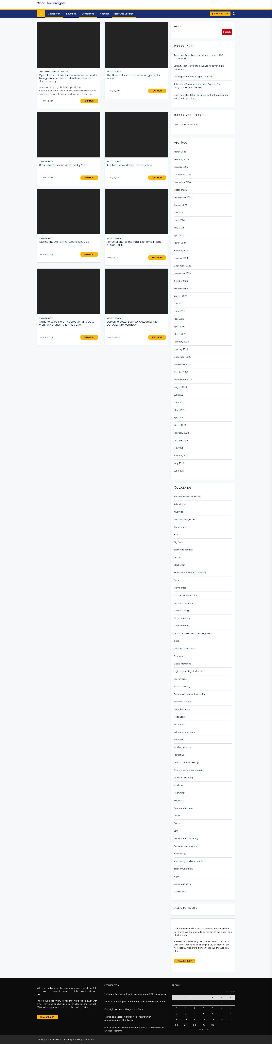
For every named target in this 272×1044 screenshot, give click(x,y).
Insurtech (179, 739)
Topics (177, 876)
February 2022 (181, 432)
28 (194, 1024)
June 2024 (179, 220)
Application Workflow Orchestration (129, 165)
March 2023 (180, 334)
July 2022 (178, 394)
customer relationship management (193, 633)
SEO (176, 830)
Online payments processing (189, 770)
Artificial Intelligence (184, 519)
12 (176, 1013)
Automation (180, 526)
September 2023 (183, 288)
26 (176, 1024)
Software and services (185, 846)
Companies (88, 13)
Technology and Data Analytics (190, 861)
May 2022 (179, 409)
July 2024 (178, 212)
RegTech (178, 800)
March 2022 (180, 425)
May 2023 (179, 318)
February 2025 (181, 159)
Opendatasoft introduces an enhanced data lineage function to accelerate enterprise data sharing (68, 78)
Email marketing (182, 686)
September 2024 (183, 197)
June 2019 (179, 470)
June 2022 (179, 402)
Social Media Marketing (186, 838)
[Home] (41, 14)
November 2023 (182, 273)
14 (195, 1013)
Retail (177, 815)
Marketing (179, 754)
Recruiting (179, 792)
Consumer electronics (185, 595)
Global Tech (54, 13)
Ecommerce (180, 678)
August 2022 (180, 387)
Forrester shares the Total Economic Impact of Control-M (134, 243)
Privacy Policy (185, 961)
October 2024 (181, 189)
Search (177, 26)
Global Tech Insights (51, 3)
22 (203, 1019)
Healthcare (180, 716)
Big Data (178, 542)
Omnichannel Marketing (186, 762)
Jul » (207, 1029)
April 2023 (179, 326)
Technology (180, 853)
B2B (176, 534)
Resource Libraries (123, 13)
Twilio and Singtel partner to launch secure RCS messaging (198, 57)
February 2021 (181, 455)
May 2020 (179, 463)
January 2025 (181, 166)
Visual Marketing (182, 883)
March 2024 (180, 242)
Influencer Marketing (184, 732)
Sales (177, 823)
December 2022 (182, 356)
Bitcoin (177, 557)
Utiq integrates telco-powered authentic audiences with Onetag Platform (201, 96)
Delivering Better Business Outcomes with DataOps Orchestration (132, 323)
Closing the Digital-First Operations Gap (64, 242)
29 (203, 1024)
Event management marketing (190, 694)
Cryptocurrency (182, 618)
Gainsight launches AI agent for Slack (193, 76)
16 (212, 1013)
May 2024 (179, 227)
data (176, 640)
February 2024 (181, 250)
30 (212, 1024)
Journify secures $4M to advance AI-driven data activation (199, 67)
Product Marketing (183, 777)
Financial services (183, 701)
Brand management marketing (190, 572)
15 (204, 1013)
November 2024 (182, 182)
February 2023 (181, 341)
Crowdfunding (181, 610)
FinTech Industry (182, 709)
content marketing (184, 602)
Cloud (177, 580)
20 (185, 1019)
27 (185, 1024)
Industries (71, 13)
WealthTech (180, 891)
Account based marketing (187, 496)
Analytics (178, 511)
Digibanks (179, 656)
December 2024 (182, 174)
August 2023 (180, 296)
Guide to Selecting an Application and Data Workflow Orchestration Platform (66, 323)
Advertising (180, 504)
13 (185, 1013)
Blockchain (179, 564)
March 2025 (180, 151)
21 (195, 1019)
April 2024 (179, 235)
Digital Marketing (182, 663)
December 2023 (182, 265)
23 (212, 1019)
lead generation (182, 747)
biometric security (183, 549)
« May (200, 1029)
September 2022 (183, 379)
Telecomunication (183, 868)
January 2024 (181, 258)
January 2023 (181, 349)
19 (176, 1019)
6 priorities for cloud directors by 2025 (63, 165)
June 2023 (179, 311)
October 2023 (181, 280)
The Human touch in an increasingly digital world (134, 76)
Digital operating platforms (188, 671)
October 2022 (181, 372)
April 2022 (179, 417)
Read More (89, 101)
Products (104, 13)
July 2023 (178, 303)
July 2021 (178, 448)
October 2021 (181, 440)
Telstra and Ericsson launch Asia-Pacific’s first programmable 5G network (197, 86)
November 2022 (182, 364)
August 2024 (180, 204)
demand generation (184, 648)
